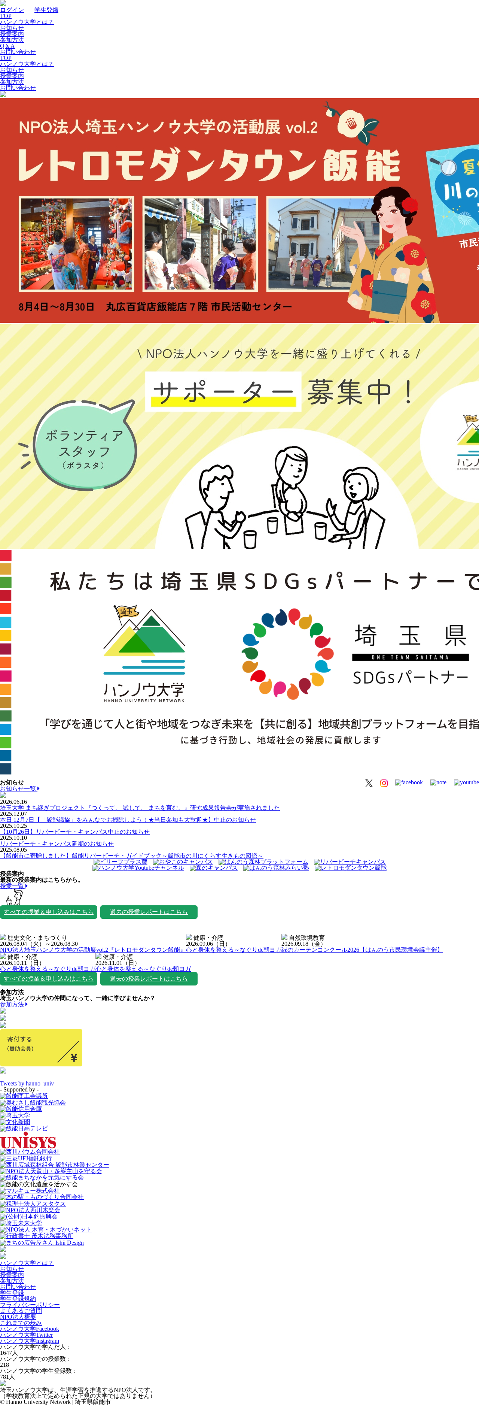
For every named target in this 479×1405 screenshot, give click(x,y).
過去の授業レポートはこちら (149, 912)
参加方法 (12, 40)
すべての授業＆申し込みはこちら (49, 912)
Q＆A (7, 46)
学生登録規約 (18, 1299)
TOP (6, 16)
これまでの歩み (21, 1323)
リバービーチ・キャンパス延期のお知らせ (57, 844)
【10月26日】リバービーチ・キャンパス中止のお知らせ (75, 832)
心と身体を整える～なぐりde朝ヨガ (233, 950)
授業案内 (12, 34)
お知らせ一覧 (18, 788)
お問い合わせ (18, 52)
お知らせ (12, 28)
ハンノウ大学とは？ (27, 22)
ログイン (12, 10)
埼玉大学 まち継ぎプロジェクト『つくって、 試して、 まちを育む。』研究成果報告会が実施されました (140, 808)
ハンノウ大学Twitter (26, 1335)
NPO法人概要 (18, 1317)
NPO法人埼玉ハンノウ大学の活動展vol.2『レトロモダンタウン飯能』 (93, 950)
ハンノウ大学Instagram (29, 1341)
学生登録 (46, 10)
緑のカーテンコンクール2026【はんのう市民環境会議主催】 (362, 950)
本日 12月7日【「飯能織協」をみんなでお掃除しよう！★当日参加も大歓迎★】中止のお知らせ (128, 820)
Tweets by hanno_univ (27, 1083)
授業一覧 (12, 886)
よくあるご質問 (21, 1311)
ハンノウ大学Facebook (29, 1329)
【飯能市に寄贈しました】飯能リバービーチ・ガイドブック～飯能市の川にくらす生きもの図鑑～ (131, 856)
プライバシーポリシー (30, 1305)
